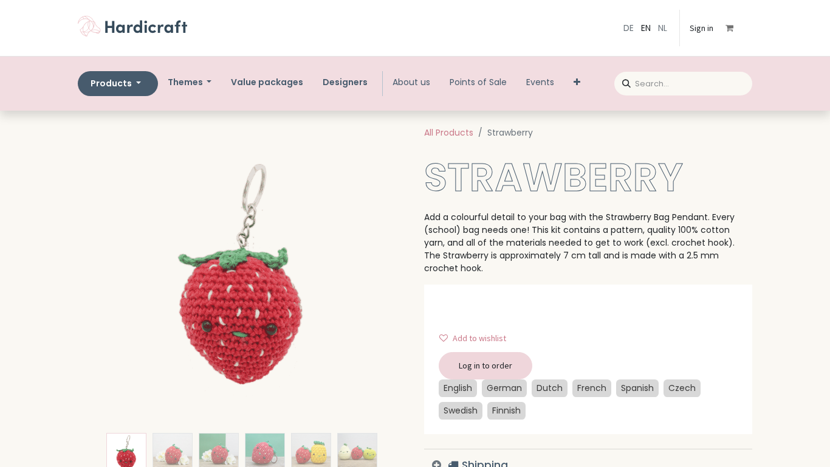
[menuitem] (267, 82)
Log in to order (485, 365)
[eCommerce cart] (737, 28)
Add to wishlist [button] (479, 338)
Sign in (701, 27)
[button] (102, 276)
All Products (448, 132)
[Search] (622, 82)
